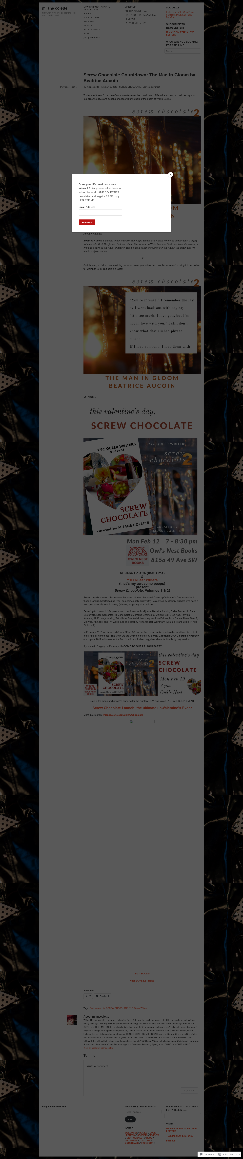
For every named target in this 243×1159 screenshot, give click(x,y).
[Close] (170, 174)
